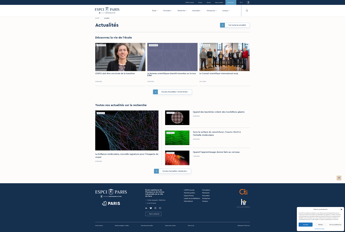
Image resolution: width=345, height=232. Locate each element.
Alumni (209, 2)
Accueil (97, 18)
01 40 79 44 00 (151, 203)
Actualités (106, 18)
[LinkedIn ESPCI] (146, 208)
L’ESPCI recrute (189, 2)
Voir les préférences (335, 225)
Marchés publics (189, 193)
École (154, 11)
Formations (206, 190)
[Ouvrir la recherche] (246, 10)
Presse (200, 2)
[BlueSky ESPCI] (151, 208)
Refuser (320, 225)
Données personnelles (147, 225)
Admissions (231, 2)
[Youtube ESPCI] (160, 208)
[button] (341, 209)
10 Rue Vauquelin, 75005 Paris (156, 200)
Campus (225, 11)
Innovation (196, 11)
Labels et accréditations (192, 198)
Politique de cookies (320, 228)
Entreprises (211, 11)
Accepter (305, 225)
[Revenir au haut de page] (339, 178)
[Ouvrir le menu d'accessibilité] (248, 2)
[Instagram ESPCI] (155, 208)
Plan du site (191, 225)
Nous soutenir (219, 2)
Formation (167, 11)
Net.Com (247, 225)
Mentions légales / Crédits (122, 225)
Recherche (181, 11)
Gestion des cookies (170, 225)
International (188, 201)
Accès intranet (99, 225)
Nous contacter (154, 214)
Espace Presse (189, 196)
